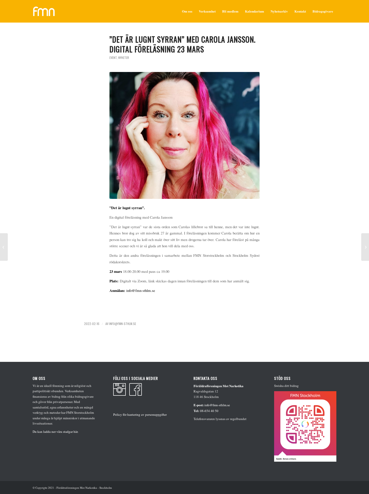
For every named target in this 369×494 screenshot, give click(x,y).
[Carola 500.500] (184, 135)
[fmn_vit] (44, 11)
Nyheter (123, 57)
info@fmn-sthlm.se (140, 290)
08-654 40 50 (209, 410)
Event (113, 57)
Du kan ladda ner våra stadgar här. (55, 431)
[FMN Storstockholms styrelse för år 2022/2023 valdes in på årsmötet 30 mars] (365, 247)
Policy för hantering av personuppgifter (140, 414)
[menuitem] (187, 11)
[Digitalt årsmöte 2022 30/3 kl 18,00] (4, 247)
